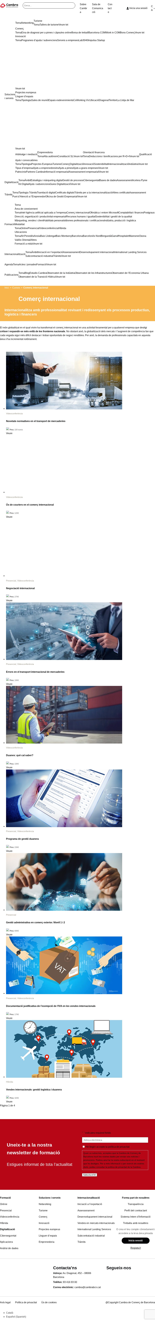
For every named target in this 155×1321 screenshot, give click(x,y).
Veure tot (20, 88)
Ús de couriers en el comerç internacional (30, 504)
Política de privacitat (26, 1302)
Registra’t (135, 1248)
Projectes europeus (49, 1229)
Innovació (44, 1223)
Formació (5, 1197)
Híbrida (9, 1082)
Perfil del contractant (135, 1210)
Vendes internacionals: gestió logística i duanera (34, 1089)
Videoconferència (14, 413)
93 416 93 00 (70, 1282)
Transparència (135, 1204)
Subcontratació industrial (91, 1235)
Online (3, 1204)
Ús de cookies (49, 1302)
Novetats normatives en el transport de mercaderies (35, 421)
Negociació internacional (20, 588)
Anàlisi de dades (9, 1248)
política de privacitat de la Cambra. (124, 1167)
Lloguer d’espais (48, 1235)
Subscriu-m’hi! (89, 1175)
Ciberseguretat (8, 1235)
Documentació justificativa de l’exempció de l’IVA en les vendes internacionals (51, 1006)
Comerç (43, 1216)
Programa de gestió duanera (22, 839)
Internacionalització (89, 1197)
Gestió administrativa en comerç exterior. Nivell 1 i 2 (35, 922)
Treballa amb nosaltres (135, 1223)
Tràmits (82, 1242)
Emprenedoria (46, 1242)
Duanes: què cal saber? (19, 755)
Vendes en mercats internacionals (96, 1223)
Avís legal (5, 1302)
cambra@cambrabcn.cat (87, 1287)
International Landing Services (94, 1229)
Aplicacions (6, 1242)
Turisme (43, 1210)
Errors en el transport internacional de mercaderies (35, 672)
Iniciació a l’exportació (90, 1204)
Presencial (11, 580)
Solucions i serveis (50, 1197)
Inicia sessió (136, 1240)
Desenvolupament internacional (95, 1216)
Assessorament (86, 1210)
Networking (45, 1204)
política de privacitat (118, 1147)
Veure (9, 433)
